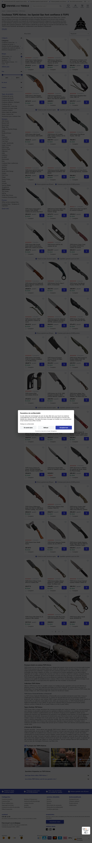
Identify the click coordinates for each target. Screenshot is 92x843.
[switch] (86, 832)
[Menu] (89, 828)
